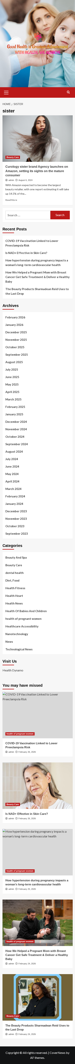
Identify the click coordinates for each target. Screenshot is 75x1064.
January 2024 (14, 503)
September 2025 (16, 354)
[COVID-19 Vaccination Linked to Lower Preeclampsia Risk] (37, 715)
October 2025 (14, 347)
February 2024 (15, 496)
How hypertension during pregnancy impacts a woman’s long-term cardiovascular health (36, 263)
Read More (11, 199)
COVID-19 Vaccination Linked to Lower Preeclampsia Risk (31, 243)
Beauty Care (13, 157)
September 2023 (16, 533)
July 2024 (11, 459)
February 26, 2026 (27, 752)
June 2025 (12, 377)
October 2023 (14, 526)
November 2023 (16, 518)
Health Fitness (15, 588)
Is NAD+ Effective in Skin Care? (26, 253)
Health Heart (14, 595)
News (9, 641)
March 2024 (13, 489)
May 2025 (12, 384)
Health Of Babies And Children (26, 611)
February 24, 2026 (27, 963)
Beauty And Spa (16, 557)
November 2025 (16, 339)
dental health (14, 572)
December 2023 (16, 511)
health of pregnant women (23, 618)
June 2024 (12, 466)
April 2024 (12, 481)
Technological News (18, 649)
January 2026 (14, 324)
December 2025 (16, 332)
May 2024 (12, 474)
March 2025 (13, 399)
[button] (6, 92)
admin (11, 180)
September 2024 (16, 444)
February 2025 (15, 406)
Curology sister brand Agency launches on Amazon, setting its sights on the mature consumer (36, 171)
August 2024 (14, 451)
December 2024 (16, 421)
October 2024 (14, 436)
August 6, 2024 (25, 180)
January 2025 (14, 414)
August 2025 (14, 362)
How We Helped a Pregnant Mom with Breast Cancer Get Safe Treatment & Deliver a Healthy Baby (37, 277)
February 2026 (15, 317)
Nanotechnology (16, 634)
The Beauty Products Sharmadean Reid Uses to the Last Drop (37, 291)
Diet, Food (12, 580)
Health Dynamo (12, 670)
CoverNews (57, 1052)
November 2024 (16, 429)
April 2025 (12, 392)
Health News (14, 603)
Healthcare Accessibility (21, 626)
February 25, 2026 (27, 889)
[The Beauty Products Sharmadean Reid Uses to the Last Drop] (37, 997)
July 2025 (11, 369)
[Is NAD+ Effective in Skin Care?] (37, 785)
